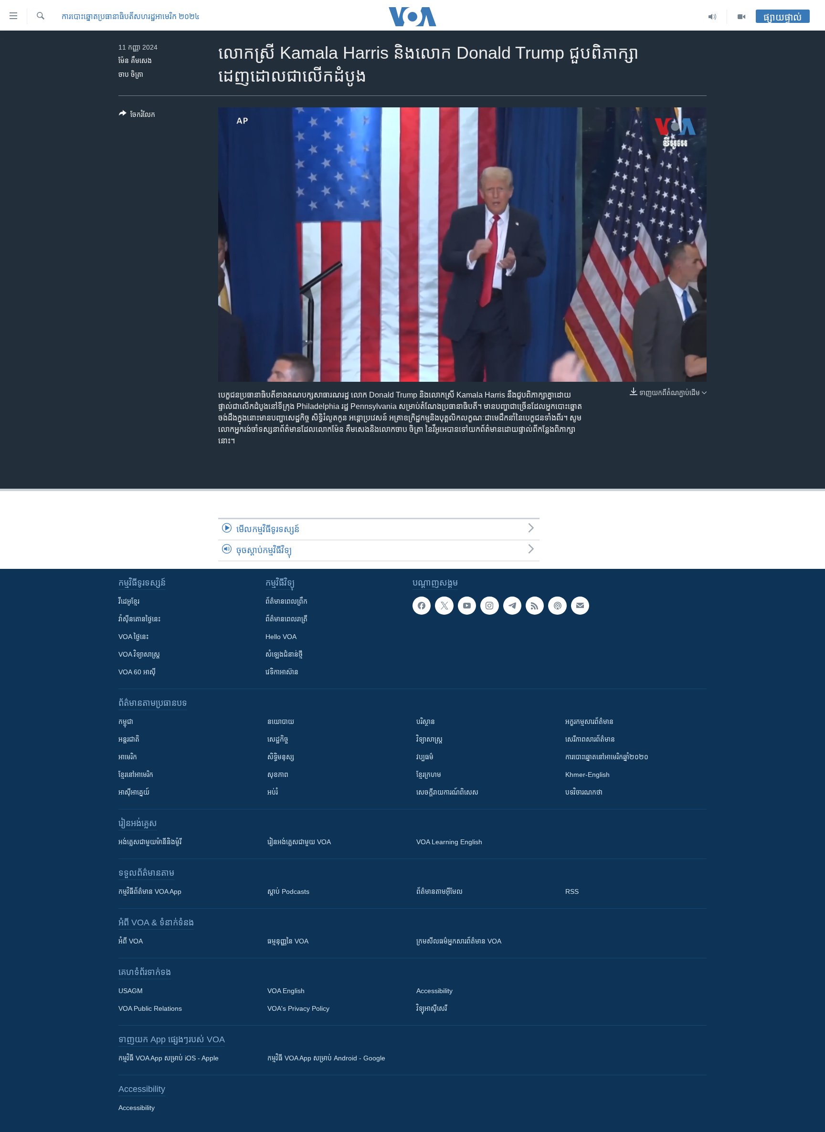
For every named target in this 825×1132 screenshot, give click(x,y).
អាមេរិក (127, 757)
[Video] (741, 17)
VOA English (286, 991)
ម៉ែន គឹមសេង (135, 60)
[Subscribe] (580, 606)
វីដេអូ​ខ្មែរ (128, 601)
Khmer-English (587, 774)
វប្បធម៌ (425, 757)
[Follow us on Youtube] (467, 606)
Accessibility (434, 991)
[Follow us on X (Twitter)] (444, 606)
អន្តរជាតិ (128, 739)
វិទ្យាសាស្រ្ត (429, 739)
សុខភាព (277, 774)
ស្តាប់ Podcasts (288, 891)
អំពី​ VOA (130, 941)
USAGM (130, 991)
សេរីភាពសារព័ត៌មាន (590, 739)
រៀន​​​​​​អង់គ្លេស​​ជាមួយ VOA (299, 842)
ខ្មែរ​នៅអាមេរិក (135, 774)
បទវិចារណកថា (584, 792)
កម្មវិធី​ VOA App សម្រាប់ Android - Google (326, 1058)
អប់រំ (272, 792)
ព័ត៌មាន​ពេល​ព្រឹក (286, 601)
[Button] (137, 116)
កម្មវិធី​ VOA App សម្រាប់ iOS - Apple (168, 1058)
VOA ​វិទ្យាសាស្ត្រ (139, 654)
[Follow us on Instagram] (489, 606)
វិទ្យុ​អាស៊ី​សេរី (431, 1008)
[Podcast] (557, 606)
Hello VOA (280, 636)
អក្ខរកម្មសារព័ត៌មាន (589, 721)
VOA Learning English (449, 842)
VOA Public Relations (150, 1008)
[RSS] (535, 606)
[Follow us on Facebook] (421, 606)
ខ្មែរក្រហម (428, 774)
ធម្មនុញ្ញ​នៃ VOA (287, 941)
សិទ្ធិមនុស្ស (280, 757)
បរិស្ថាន (425, 721)
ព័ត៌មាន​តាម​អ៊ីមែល (439, 891)
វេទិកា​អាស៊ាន (281, 672)
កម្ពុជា (125, 721)
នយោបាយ (280, 721)
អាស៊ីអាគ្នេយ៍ (133, 792)
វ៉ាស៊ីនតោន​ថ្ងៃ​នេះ (139, 619)
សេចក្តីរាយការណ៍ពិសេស (447, 792)
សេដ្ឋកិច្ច (277, 739)
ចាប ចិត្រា (130, 74)
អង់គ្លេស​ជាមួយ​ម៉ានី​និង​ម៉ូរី (149, 842)
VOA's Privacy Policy (298, 1008)
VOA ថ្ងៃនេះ (133, 636)
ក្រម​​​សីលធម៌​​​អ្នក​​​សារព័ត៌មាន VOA (458, 941)
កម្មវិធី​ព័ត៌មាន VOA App (149, 891)
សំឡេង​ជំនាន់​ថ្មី (284, 654)
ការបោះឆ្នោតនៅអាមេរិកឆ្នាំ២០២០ (606, 757)
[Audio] (712, 17)
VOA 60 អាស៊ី (137, 672)
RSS (572, 891)
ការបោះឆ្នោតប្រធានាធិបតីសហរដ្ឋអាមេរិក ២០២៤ (131, 16)
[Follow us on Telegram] (512, 606)
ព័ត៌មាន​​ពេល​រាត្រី (286, 619)
